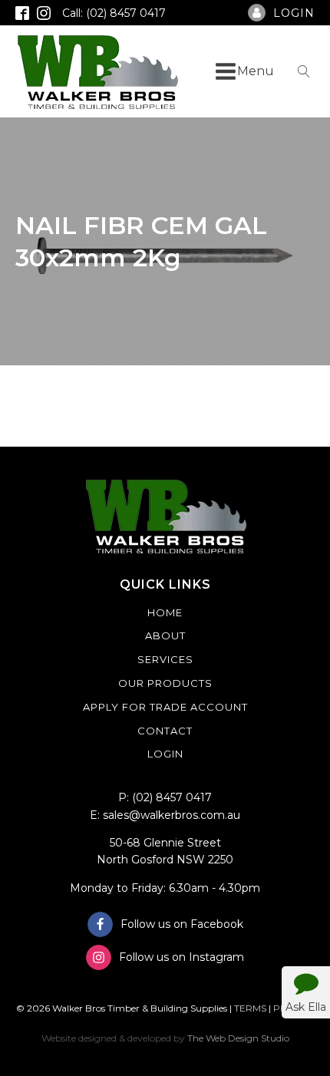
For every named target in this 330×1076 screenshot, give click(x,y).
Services (165, 659)
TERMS (250, 1008)
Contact (165, 730)
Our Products (165, 683)
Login (165, 754)
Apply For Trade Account (165, 707)
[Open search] (304, 71)
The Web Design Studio (238, 1038)
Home (165, 612)
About (165, 635)
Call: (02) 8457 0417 (114, 13)
